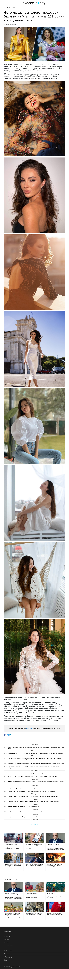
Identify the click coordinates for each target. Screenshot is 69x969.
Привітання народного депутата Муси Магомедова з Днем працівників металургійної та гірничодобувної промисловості (36, 782)
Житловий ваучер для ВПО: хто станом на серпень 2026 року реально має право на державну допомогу (35, 753)
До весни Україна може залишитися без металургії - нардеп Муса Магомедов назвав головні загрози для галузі (36, 748)
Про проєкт (7, 936)
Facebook (9, 951)
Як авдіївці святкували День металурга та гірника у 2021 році (24, 788)
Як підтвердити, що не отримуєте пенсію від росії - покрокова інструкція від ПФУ (29, 822)
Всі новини (34, 824)
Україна (14, 7)
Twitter (8, 954)
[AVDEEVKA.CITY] (34, 3)
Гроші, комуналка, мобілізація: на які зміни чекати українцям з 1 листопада (28, 811)
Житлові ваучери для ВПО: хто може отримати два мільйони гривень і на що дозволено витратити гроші (36, 763)
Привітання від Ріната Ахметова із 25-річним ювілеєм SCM (23, 806)
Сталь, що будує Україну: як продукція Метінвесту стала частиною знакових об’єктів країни (32, 776)
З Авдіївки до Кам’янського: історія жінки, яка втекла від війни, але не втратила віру (30, 816)
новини (7, 7)
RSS (7, 960)
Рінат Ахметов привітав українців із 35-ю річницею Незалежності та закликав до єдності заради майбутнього (33, 767)
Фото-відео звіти (10, 879)
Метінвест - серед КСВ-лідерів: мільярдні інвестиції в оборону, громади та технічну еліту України (33, 801)
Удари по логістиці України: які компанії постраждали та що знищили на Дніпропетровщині (32, 773)
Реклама (6, 939)
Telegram (29, 728)
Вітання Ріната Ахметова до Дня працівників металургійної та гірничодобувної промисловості (33, 791)
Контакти (7, 943)
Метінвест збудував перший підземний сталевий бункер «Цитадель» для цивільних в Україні (33, 796)
